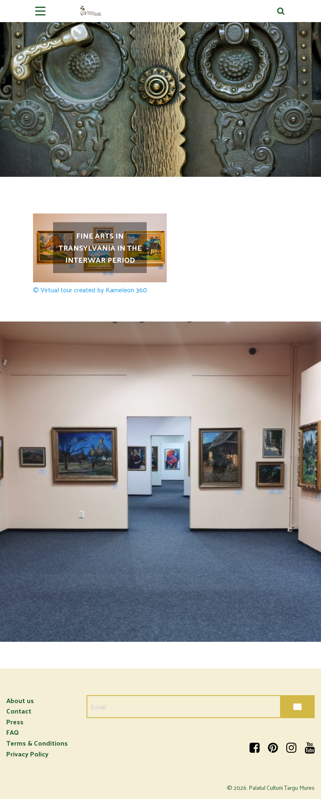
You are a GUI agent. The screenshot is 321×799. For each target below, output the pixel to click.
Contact (18, 711)
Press (14, 722)
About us (20, 700)
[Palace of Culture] (160, 14)
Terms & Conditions (37, 743)
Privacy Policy (27, 754)
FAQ (12, 732)
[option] (160, 88)
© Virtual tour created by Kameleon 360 (90, 290)
